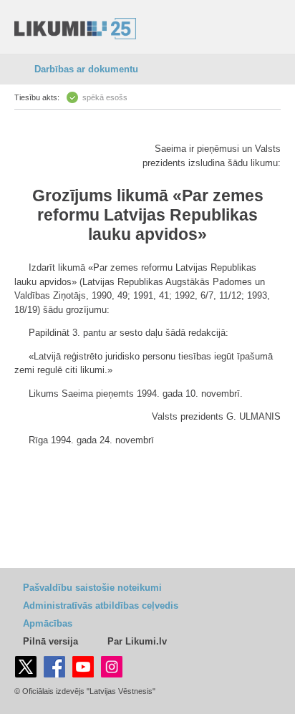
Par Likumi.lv (137, 641)
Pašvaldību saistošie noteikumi (92, 587)
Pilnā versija (50, 641)
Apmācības (47, 623)
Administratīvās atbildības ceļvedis (100, 605)
